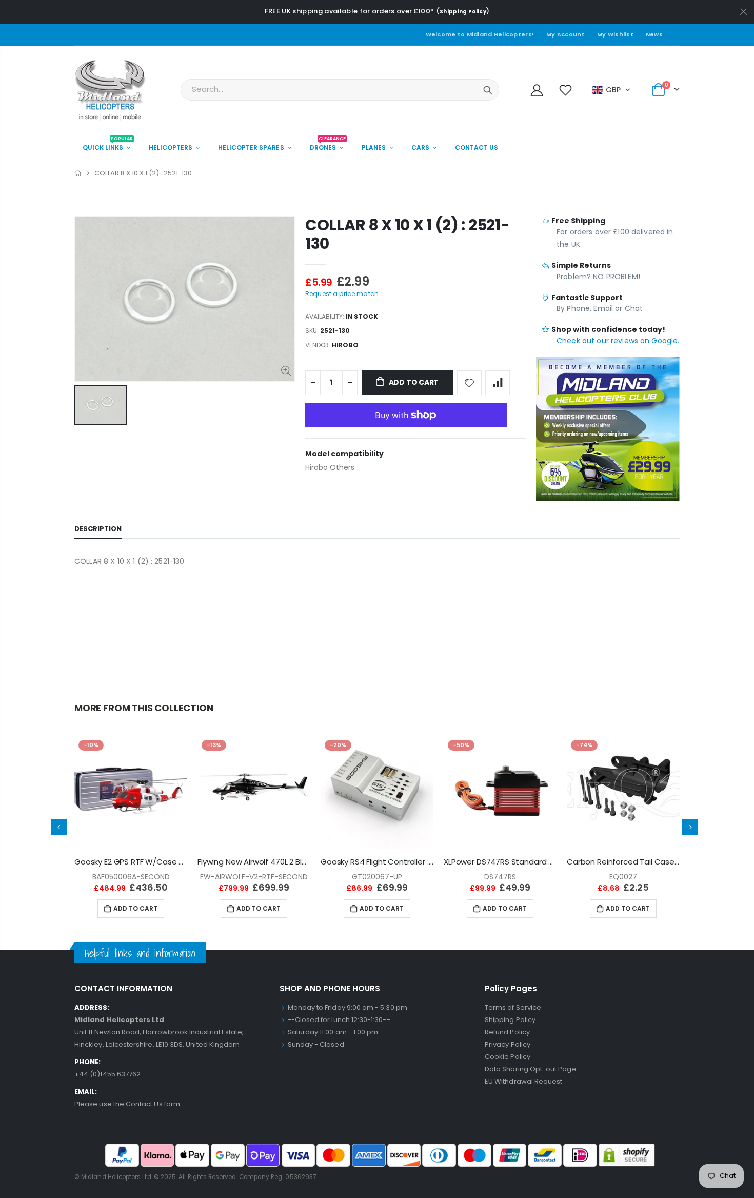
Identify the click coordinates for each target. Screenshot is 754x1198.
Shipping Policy (463, 11)
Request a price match (342, 293)
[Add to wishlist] (469, 382)
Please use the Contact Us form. (128, 1104)
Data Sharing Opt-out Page (531, 1069)
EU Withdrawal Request (523, 1081)
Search (488, 90)
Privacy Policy (507, 1044)
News (654, 34)
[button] (611, 90)
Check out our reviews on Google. (618, 341)
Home (78, 173)
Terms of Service (513, 1007)
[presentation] (59, 827)
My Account (565, 34)
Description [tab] (98, 529)
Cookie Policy (507, 1057)
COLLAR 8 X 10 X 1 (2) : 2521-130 (407, 234)
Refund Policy (507, 1032)
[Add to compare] (497, 382)
